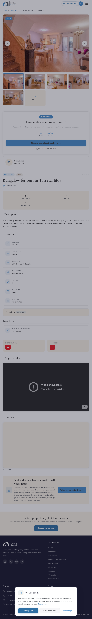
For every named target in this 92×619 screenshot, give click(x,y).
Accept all (28, 611)
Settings (68, 611)
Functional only (49, 611)
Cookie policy (43, 604)
